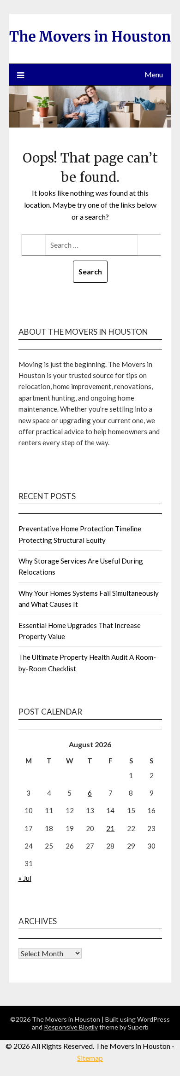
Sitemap (90, 1057)
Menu (153, 74)
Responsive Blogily (71, 1027)
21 (110, 828)
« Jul (24, 878)
